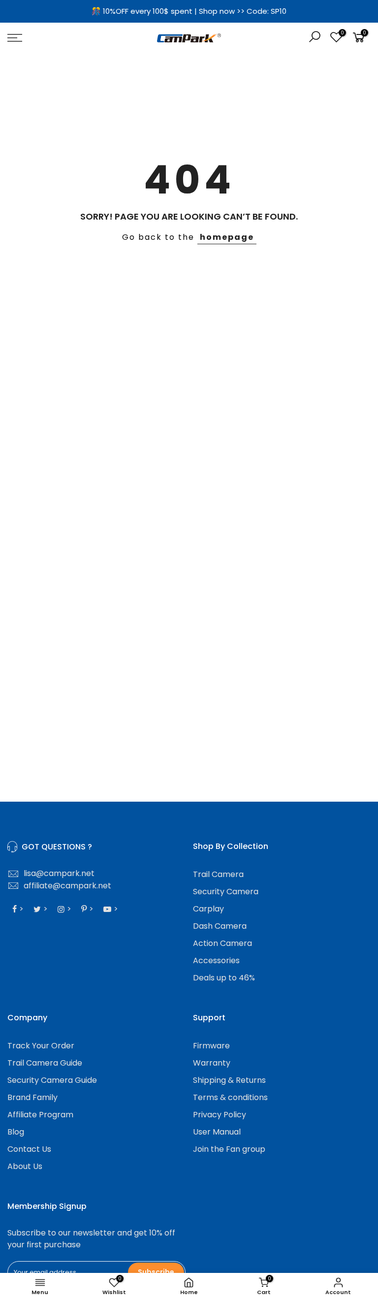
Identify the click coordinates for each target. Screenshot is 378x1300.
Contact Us (29, 1149)
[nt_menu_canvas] (65, 38)
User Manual (217, 1132)
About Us (24, 1166)
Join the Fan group (229, 1149)
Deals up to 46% (224, 977)
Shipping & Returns (229, 1080)
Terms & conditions (230, 1097)
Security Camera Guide (52, 1080)
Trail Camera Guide (44, 1063)
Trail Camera (218, 874)
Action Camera (222, 943)
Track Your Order (40, 1045)
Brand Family (32, 1097)
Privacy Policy (219, 1114)
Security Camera (225, 891)
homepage (227, 237)
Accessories (216, 960)
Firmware (211, 1045)
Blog (15, 1132)
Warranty (211, 1063)
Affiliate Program (40, 1114)
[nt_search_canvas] (314, 38)
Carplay (208, 908)
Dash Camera (220, 926)
